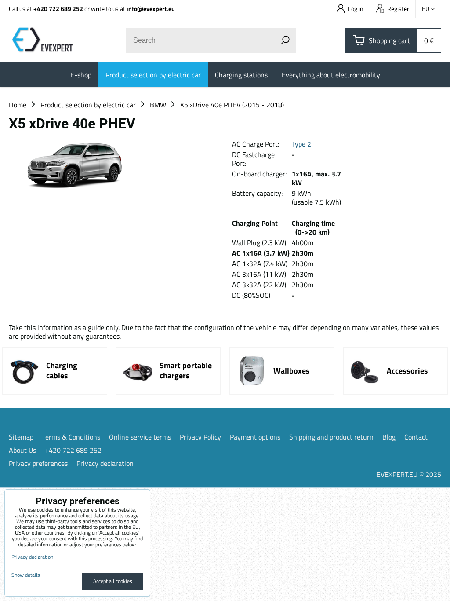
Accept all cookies (112, 581)
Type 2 (301, 144)
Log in (355, 8)
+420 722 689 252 (58, 8)
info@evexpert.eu (151, 8)
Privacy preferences (38, 463)
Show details (25, 575)
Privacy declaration (105, 463)
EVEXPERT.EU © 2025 (409, 474)
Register (398, 8)
